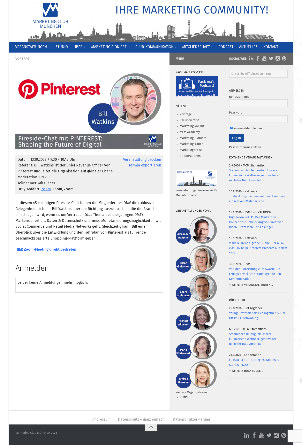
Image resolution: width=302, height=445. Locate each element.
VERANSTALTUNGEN (31, 47)
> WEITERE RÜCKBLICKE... (246, 370)
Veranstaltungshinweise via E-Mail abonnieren (196, 193)
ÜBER (78, 47)
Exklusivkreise (189, 120)
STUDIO (61, 47)
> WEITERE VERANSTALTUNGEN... (251, 284)
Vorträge (186, 114)
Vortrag (22, 58)
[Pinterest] (284, 58)
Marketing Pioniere (193, 138)
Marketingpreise (191, 149)
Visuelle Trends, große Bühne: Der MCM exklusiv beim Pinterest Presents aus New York (258, 248)
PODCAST (225, 47)
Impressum (101, 419)
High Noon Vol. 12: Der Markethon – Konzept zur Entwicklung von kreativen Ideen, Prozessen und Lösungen (256, 222)
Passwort (235, 112)
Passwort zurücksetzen (245, 147)
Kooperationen (190, 155)
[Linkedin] (251, 58)
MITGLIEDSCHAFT (196, 47)
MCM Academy (190, 132)
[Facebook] (257, 58)
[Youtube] (264, 58)
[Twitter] (271, 58)
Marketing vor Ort (192, 126)
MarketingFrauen (191, 144)
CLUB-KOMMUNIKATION (154, 47)
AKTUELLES (248, 47)
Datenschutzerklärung (191, 419)
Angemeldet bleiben (247, 128)
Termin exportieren (145, 165)
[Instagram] (277, 58)
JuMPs (184, 397)
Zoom (46, 189)
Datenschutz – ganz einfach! (141, 419)
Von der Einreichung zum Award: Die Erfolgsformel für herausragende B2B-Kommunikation (255, 273)
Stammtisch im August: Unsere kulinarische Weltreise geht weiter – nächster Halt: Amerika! (254, 339)
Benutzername (239, 96)
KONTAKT (270, 47)
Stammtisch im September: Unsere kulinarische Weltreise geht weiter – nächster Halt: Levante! (254, 175)
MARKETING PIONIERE (109, 47)
